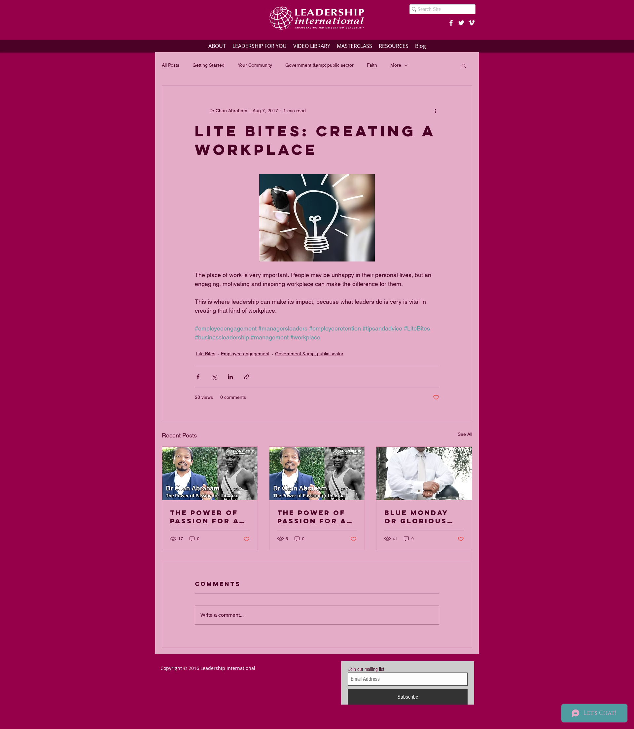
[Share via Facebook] (198, 377)
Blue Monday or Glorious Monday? (416, 516)
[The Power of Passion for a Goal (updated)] (317, 473)
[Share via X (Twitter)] (214, 377)
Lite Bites (205, 353)
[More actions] (435, 111)
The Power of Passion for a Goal (204, 516)
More (395, 65)
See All (465, 434)
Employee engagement (245, 353)
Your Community (255, 65)
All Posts (170, 65)
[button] (464, 65)
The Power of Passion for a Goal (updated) (316, 516)
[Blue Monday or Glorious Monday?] (424, 473)
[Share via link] (246, 377)
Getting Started (209, 65)
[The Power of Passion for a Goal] (210, 473)
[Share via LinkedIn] (230, 377)
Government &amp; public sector (319, 65)
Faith (372, 65)
